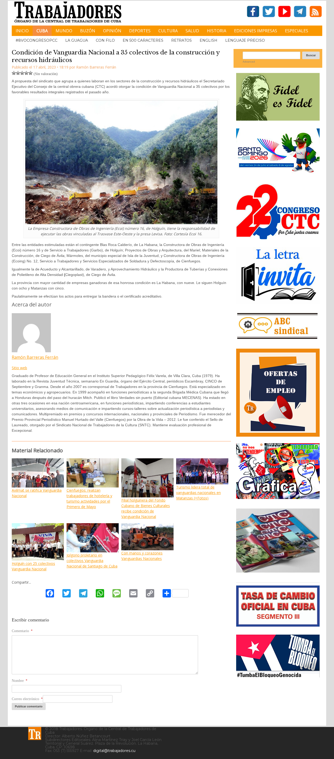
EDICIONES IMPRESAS (255, 31)
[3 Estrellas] (22, 73)
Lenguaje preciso (245, 40)
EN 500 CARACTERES (143, 40)
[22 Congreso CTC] (278, 237)
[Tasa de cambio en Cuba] (278, 624)
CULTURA (168, 31)
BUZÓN (87, 31)
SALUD (192, 31)
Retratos (181, 40)
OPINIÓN (112, 31)
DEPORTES (140, 31)
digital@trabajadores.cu (114, 750)
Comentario (22, 631)
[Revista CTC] (278, 572)
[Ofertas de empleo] (278, 393)
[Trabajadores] (34, 733)
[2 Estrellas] (18, 73)
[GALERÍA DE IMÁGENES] (278, 497)
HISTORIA (216, 31)
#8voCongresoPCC (36, 40)
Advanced (249, 61)
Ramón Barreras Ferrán (35, 357)
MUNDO (64, 31)
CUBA (42, 31)
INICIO (22, 31)
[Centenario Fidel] (278, 118)
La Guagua (76, 40)
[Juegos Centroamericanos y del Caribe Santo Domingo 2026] (278, 174)
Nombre (19, 681)
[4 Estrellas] (26, 73)
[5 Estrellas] (30, 73)
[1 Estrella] (14, 73)
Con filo (105, 40)
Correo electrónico (27, 699)
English (208, 40)
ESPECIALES (296, 31)
